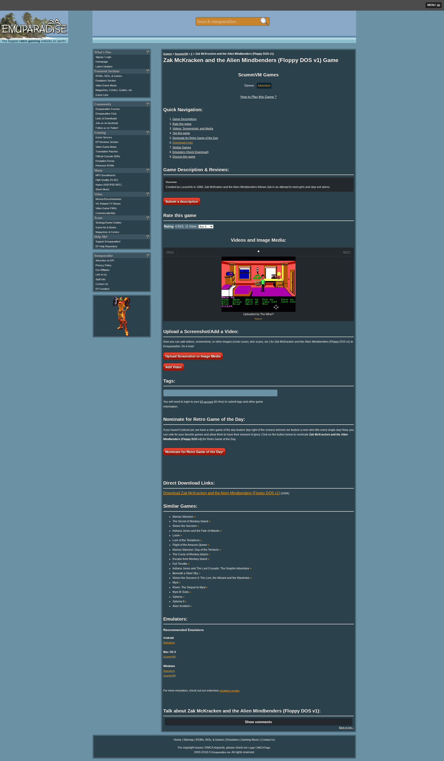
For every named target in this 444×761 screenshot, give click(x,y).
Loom (177, 535)
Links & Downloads (106, 118)
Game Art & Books (106, 227)
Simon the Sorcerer (186, 526)
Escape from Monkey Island (191, 559)
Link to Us (101, 274)
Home (177, 739)
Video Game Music (106, 85)
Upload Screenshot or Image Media (193, 356)
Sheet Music (102, 189)
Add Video (173, 367)
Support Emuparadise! (108, 241)
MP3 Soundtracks (106, 175)
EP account (206, 401)
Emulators (232, 739)
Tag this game (181, 133)
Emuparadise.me (220, 752)
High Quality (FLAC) (107, 179)
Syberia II (180, 601)
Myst (177, 582)
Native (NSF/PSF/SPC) (109, 184)
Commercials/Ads (105, 213)
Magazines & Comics (107, 232)
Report (258, 318)
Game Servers (104, 137)
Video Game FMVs (106, 208)
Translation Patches (107, 151)
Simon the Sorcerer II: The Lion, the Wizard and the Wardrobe (212, 578)
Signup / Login (103, 57)
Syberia (179, 596)
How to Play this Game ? (258, 97)
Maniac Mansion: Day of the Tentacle (197, 549)
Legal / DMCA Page (259, 747)
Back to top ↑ (346, 727)
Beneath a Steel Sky (186, 573)
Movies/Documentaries (108, 199)
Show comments (258, 722)
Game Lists (102, 95)
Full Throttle (181, 563)
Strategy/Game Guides (108, 222)
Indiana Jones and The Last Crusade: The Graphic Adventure (212, 568)
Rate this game (182, 124)
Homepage (102, 61)
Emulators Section (106, 80)
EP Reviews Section (107, 142)
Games (167, 53)
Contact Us (102, 284)
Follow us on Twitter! (107, 128)
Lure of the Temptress (187, 540)
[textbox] (232, 21)
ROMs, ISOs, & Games (109, 76)
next (347, 252)
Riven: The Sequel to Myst (190, 587)
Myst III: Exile (182, 592)
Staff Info (100, 279)
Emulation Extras (105, 161)
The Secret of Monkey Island (191, 521)
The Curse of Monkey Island (191, 554)
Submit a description (181, 201)
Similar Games (182, 147)
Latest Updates (104, 66)
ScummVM (181, 53)
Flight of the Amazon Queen (191, 545)
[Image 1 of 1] (258, 284)
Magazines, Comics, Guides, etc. (114, 90)
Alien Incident (182, 606)
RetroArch (169, 642)
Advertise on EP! (105, 260)
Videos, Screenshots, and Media (193, 128)
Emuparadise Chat (106, 113)
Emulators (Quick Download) (191, 152)
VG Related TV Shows (108, 203)
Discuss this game (184, 156)
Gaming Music (250, 739)
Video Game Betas (106, 146)
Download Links (183, 142)
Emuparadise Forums (108, 109)
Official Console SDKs (108, 156)
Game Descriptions (185, 119)
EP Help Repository (106, 246)
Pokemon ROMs (105, 165)
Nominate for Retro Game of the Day (195, 138)
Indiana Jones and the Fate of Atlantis (197, 530)
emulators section (229, 690)
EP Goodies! (103, 288)
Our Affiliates (103, 270)
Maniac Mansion (184, 516)
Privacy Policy (103, 265)
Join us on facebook (107, 123)
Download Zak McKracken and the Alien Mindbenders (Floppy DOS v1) (221, 493)
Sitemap (188, 739)
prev (170, 252)
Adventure (264, 85)
